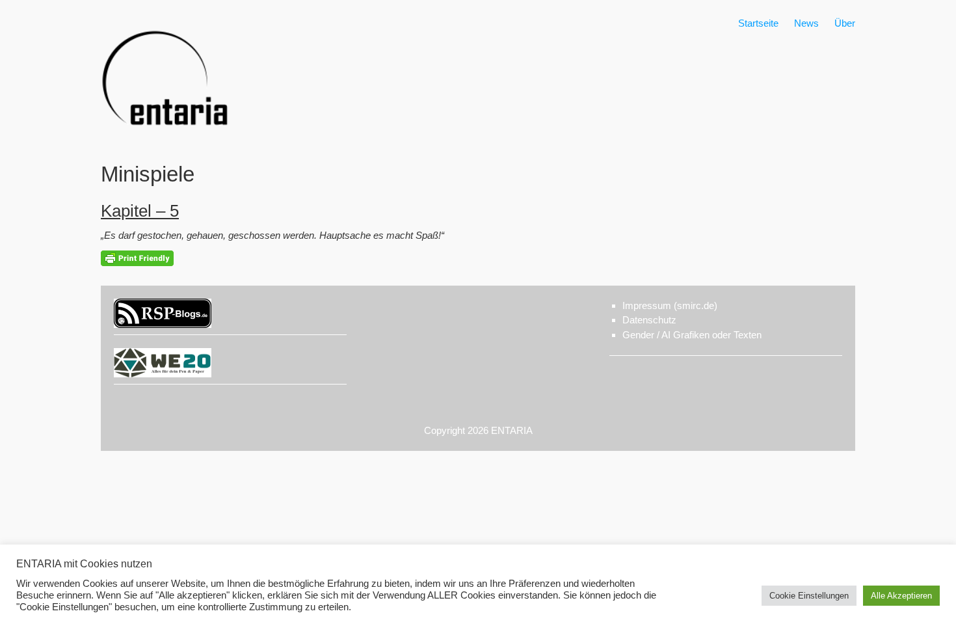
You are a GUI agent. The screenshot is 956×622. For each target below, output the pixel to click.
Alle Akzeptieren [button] (901, 596)
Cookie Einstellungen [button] (809, 596)
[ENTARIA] (166, 139)
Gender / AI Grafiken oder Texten (692, 334)
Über (844, 23)
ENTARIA (512, 430)
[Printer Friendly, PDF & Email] (137, 257)
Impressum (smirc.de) (669, 305)
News (806, 23)
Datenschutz (649, 319)
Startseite (758, 23)
